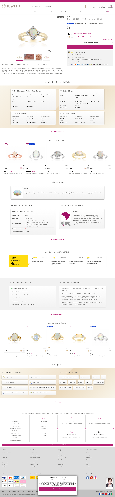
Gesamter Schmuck (7, 453)
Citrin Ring (60, 460)
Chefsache (30, 107)
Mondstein (88, 467)
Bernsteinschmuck (34, 460)
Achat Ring (60, 453)
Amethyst (88, 455)
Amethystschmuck (34, 455)
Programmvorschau (43, 431)
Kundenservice (15, 421)
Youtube (91, 477)
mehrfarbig (63, 108)
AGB (9, 491)
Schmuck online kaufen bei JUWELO (69, 377)
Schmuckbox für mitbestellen (82, 33)
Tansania (44, 122)
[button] (94, 6)
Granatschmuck (34, 467)
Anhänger (4, 455)
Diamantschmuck (34, 464)
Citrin (87, 462)
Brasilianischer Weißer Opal (81, 96)
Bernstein (88, 460)
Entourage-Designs (99, 382)
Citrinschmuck (33, 462)
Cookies (23, 491)
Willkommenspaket (15, 426)
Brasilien (77, 108)
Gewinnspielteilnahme (15, 428)
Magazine (43, 428)
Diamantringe (5, 464)
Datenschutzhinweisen (56, 485)
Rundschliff (15, 122)
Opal (61, 96)
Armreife (4, 460)
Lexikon (91, 12)
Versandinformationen (15, 435)
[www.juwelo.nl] (103, 494)
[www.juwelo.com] (109, 494)
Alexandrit (88, 453)
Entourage (15, 107)
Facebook (87, 477)
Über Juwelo (43, 421)
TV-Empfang (15, 431)
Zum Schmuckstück (56, 132)
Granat (87, 464)
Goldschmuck (72, 382)
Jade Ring (60, 467)
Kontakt (37, 491)
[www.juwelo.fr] (100, 494)
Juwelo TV (105, 12)
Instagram (95, 477)
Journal (43, 435)
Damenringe (63, 382)
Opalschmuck (95, 377)
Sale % (79, 12)
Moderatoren (43, 424)
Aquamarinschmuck (35, 457)
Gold (13, 102)
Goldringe (80, 382)
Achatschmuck (33, 453)
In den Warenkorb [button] (90, 47)
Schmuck (8, 12)
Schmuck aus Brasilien (79, 387)
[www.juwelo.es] (106, 494)
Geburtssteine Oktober (65, 387)
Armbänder (4, 457)
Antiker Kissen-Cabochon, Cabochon (81, 102)
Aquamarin (89, 457)
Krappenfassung (94, 102)
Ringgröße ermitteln (15, 440)
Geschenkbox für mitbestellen (82, 37)
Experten (43, 426)
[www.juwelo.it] (112, 494)
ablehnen (62, 483)
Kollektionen (36, 12)
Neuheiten (50, 12)
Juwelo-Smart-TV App (15, 433)
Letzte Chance (65, 12)
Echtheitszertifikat (15, 424)
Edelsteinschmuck (85, 377)
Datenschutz (16, 491)
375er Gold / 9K (31, 102)
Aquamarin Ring (62, 457)
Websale (90, 387)
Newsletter (43, 433)
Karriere (4, 491)
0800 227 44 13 (76, 437)
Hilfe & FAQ (15, 438)
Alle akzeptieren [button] (57, 489)
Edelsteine (22, 12)
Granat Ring (61, 464)
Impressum (30, 491)
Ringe (103, 377)
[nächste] (112, 159)
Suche (83, 6)
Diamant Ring (61, 462)
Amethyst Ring (61, 455)
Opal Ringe (88, 382)
